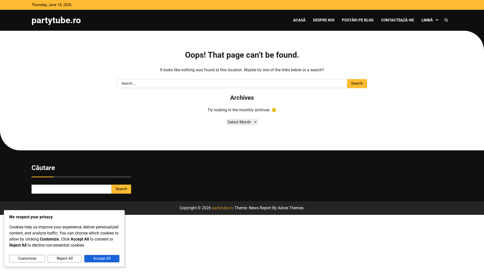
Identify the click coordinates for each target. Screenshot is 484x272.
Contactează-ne (397, 20)
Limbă (427, 20)
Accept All (102, 258)
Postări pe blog (358, 20)
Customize (27, 258)
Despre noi (323, 20)
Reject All (65, 258)
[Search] (446, 20)
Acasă (299, 20)
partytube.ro (56, 20)
